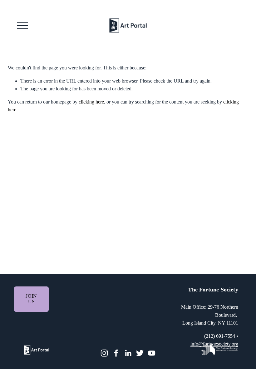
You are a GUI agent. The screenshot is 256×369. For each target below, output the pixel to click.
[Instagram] (104, 353)
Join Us (31, 298)
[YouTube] (151, 353)
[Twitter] (140, 353)
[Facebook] (116, 353)
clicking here (91, 101)
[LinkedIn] (128, 353)
